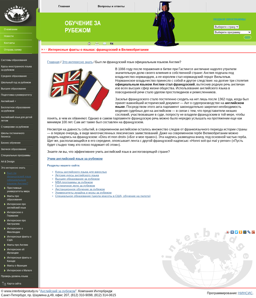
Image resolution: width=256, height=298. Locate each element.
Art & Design (8, 161)
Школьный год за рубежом (16, 82)
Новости (9, 36)
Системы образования (14, 60)
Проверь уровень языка (14, 276)
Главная (64, 6)
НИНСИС (245, 293)
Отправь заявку (13, 50)
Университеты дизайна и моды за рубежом (83, 192)
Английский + (8, 101)
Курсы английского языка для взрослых (81, 171)
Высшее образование (13, 88)
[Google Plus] (253, 232)
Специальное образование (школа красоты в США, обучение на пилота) (103, 196)
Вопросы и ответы (111, 6)
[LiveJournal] (249, 232)
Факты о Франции (17, 265)
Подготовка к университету (16, 95)
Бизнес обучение (11, 143)
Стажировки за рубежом (15, 127)
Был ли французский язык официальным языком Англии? (19, 178)
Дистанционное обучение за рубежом (80, 189)
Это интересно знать (13, 168)
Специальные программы (15, 155)
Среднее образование (14, 76)
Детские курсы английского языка (77, 175)
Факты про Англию (17, 245)
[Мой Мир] (245, 232)
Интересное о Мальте (19, 270)
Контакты (9, 43)
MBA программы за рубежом (74, 182)
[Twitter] (236, 232)
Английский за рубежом (57, 291)
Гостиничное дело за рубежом (75, 185)
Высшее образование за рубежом (77, 178)
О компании (10, 29)
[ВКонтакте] (232, 232)
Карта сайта (13, 283)
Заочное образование (13, 149)
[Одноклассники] (241, 232)
